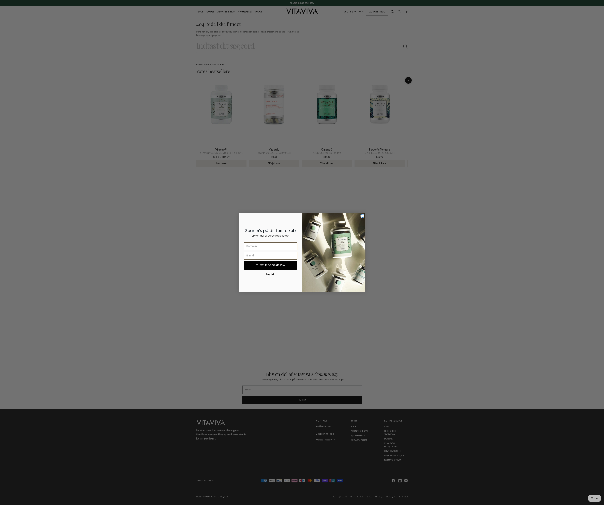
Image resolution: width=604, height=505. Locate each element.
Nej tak (270, 274)
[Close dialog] (362, 215)
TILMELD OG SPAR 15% (270, 265)
